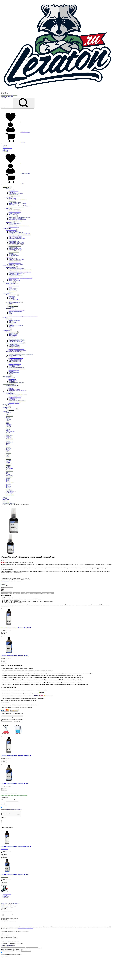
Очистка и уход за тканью (14, 209)
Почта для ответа (4, 935)
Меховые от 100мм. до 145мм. (15, 249)
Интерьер (8, 208)
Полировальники (10, 239)
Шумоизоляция (6, 376)
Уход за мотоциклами (13, 194)
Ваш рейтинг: (4, 806)
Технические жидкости (8, 384)
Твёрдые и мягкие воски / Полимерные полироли (20, 269)
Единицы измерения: (17, 719)
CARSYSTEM (9, 435)
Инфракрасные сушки (14, 370)
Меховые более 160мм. (14, 252)
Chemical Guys (9, 438)
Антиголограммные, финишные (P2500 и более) (20, 234)
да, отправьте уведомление (7, 945)
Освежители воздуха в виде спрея (16, 218)
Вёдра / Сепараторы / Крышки (15, 311)
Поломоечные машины (14, 372)
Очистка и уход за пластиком (15, 210)
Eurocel (7, 456)
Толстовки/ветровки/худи (14, 320)
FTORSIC (8, 466)
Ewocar (7, 457)
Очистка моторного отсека (15, 202)
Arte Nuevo (8, 419)
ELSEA (7, 451)
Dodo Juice (8, 445)
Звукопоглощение (13, 380)
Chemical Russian (9, 439)
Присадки (11, 388)
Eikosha (7, 450)
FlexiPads (8, 462)
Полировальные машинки (14, 352)
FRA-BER (8, 465)
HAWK (7, 480)
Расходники (6, 293)
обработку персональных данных (13, 809)
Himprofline (8, 484)
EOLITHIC (8, 453)
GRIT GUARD (9, 475)
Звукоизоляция (12, 381)
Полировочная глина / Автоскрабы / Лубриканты (20, 205)
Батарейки (11, 373)
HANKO (8, 479)
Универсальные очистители (15, 397)
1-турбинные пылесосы (14, 344)
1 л (7, 849)
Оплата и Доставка (7, 148)
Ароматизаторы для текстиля (15, 395)
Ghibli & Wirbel (9, 468)
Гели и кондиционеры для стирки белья (18, 394)
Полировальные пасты (11, 230)
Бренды (5, 411)
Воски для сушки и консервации (16, 193)
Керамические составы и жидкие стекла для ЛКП (20, 272)
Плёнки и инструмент (8, 281)
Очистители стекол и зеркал (15, 398)
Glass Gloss (8, 469)
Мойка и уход (6, 187)
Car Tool (8, 432)
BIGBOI (8, 429)
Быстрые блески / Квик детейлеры (16, 268)
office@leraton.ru (4, 905)
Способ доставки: (17, 950)
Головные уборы (12, 322)
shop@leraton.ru (4, 904)
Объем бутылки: (4, 719)
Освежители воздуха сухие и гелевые (17, 219)
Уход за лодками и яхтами (14, 195)
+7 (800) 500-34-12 (13, 95)
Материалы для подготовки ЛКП (16, 259)
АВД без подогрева (13, 334)
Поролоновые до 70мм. (14, 241)
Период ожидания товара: (6, 937)
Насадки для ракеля (13, 288)
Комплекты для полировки (15, 261)
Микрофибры (12, 296)
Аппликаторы (12, 298)
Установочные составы (14, 285)
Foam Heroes (9, 463)
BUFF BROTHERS (10, 431)
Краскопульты (12, 366)
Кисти (10, 312)
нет (14, 945)
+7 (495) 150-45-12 (5, 95)
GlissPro (7, 472)
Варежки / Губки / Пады (14, 299)
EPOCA (7, 454)
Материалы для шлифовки (15, 263)
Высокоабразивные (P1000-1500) (16, 232)
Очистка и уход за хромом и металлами (17, 203)
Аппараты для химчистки (14, 347)
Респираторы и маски (13, 306)
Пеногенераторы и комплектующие (17, 340)
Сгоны (10, 314)
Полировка (6, 228)
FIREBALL (8, 460)
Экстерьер (8, 197)
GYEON (8, 478)
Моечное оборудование (11, 331)
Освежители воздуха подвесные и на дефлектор (19, 217)
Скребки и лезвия (13, 290)
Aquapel (7, 418)
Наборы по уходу (12, 224)
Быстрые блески (12, 279)
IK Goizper (8, 488)
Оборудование (6, 330)
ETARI (7, 455)
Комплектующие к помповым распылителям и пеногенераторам (23, 315)
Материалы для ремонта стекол (16, 264)
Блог (4, 149)
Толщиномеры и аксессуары (15, 355)
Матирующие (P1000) (13, 231)
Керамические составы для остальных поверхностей (20, 278)
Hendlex (7, 481)
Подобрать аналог (5, 580)
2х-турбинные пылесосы (14, 345)
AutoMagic (8, 425)
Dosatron (8, 447)
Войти (22, 132)
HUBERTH (8, 487)
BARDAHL (8, 428)
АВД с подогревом (13, 335)
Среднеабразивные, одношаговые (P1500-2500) (19, 233)
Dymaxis (8, 449)
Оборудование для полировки (12, 351)
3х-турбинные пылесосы (14, 346)
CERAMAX (8, 436)
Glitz (7, 473)
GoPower (8, 474)
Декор (10, 327)
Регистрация (27, 132)
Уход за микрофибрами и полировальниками (19, 225)
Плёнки (10, 284)
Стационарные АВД (13, 333)
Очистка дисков (12, 201)
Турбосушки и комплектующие (16, 358)
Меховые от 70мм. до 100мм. (15, 248)
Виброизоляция (12, 379)
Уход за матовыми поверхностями (16, 207)
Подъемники (11, 371)
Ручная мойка (12, 189)
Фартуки (11, 303)
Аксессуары (11, 326)
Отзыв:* (2, 804)
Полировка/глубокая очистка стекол (17, 238)
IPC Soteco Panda (10, 493)
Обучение (5, 151)
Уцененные (8, 405)
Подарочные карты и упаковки (16, 325)
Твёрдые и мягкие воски (14, 280)
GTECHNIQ (8, 477)
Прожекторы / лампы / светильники (17, 368)
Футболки (11, 321)
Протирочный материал (11, 294)
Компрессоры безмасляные (15, 360)
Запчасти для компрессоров (15, 364)
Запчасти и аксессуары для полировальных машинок (21, 354)
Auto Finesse (8, 424)
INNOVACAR (9, 490)
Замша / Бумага (12, 297)
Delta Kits (8, 443)
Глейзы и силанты (13, 270)
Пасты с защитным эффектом (15, 236)
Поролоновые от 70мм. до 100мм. (16, 242)
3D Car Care (8, 412)
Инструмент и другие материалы (16, 382)
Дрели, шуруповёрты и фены (15, 359)
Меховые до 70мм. (13, 247)
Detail (7, 444)
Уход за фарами (12, 204)
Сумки (10, 328)
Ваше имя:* (3, 802)
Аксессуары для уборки (14, 403)
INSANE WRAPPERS (11, 491)
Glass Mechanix (9, 471)
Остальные (11, 253)
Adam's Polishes (9, 416)
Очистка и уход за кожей (14, 213)
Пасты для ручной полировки (15, 237)
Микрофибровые (12, 254)
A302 (7, 414)
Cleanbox (8, 441)
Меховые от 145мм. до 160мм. (15, 250)
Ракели (10, 287)
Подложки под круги (13, 258)
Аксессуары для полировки (15, 260)
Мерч (4, 317)
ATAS (7, 422)
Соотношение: (4, 715)
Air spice (8, 417)
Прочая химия (9, 222)
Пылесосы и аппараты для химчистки (14, 342)
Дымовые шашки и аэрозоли (15, 220)
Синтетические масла (13, 386)
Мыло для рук (12, 399)
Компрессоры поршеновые (15, 361)
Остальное (8, 257)
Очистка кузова (12, 198)
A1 (6, 413)
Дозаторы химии (12, 337)
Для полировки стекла (14, 255)
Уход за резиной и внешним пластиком (17, 199)
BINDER (8, 430)
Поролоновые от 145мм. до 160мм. (16, 244)
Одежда (7, 318)
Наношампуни (12, 192)
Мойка (7, 188)
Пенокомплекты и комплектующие (16, 339)
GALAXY (8, 467)
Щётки (10, 313)
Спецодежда (11, 307)
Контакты (5, 150)
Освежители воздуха (10, 215)
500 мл (2, 849)
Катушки (11, 362)
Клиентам (5, 146)
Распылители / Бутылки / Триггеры (17, 310)
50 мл (5, 849)
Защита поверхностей (8, 265)
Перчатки (11, 304)
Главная (5, 145)
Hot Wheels (8, 486)
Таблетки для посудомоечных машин (17, 400)
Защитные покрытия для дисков (16, 275)
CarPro (7, 434)
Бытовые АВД (12, 336)
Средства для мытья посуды (15, 401)
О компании (6, 896)
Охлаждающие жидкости (14, 389)
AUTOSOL (8, 426)
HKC (7, 485)
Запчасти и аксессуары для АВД (16, 341)
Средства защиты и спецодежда (13, 302)
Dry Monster (8, 448)
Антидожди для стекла (14, 274)
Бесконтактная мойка (13, 191)
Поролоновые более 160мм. (15, 246)
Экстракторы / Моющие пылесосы (16, 349)
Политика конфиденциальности (25, 928)
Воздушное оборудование (14, 365)
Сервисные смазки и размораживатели (17, 390)
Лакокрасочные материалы (15, 223)
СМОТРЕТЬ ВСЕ (10, 494)
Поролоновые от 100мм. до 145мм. (16, 243)
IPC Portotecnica (9, 492)
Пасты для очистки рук (14, 227)
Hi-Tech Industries (10, 483)
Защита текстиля (12, 276)
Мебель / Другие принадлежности (16, 367)
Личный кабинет (7, 894)
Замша (10, 300)
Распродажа (6, 404)
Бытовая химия (6, 391)
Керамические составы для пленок (16, 273)
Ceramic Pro (8, 437)
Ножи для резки (12, 289)
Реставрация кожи (13, 214)
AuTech (7, 423)
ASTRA (7, 420)
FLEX (7, 461)
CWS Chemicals (9, 442)
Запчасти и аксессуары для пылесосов (17, 350)
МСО (10, 374)
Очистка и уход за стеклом (15, 212)
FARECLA (8, 459)
